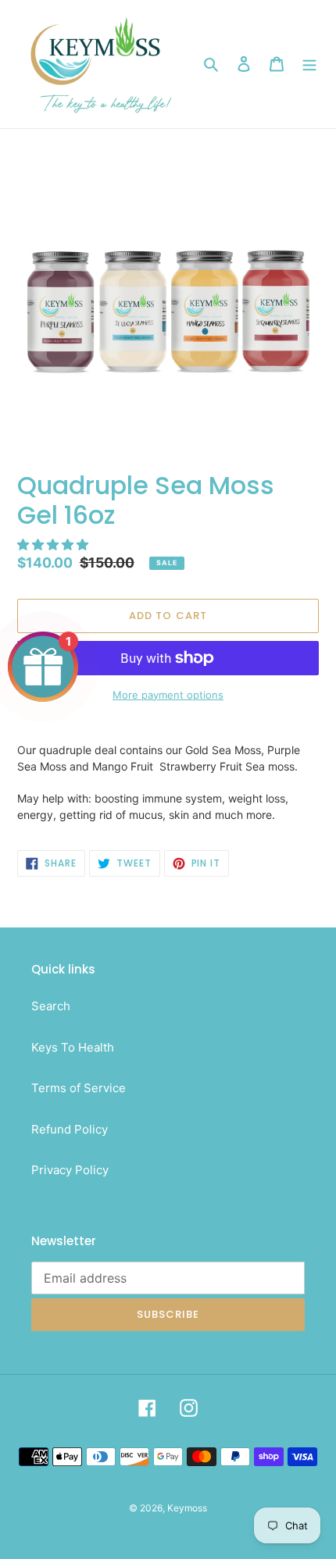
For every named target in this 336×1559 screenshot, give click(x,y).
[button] (54, 544)
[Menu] (309, 64)
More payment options (168, 695)
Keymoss (187, 1508)
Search (50, 1005)
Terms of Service (78, 1087)
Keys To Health (72, 1047)
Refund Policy (69, 1129)
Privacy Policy (70, 1169)
